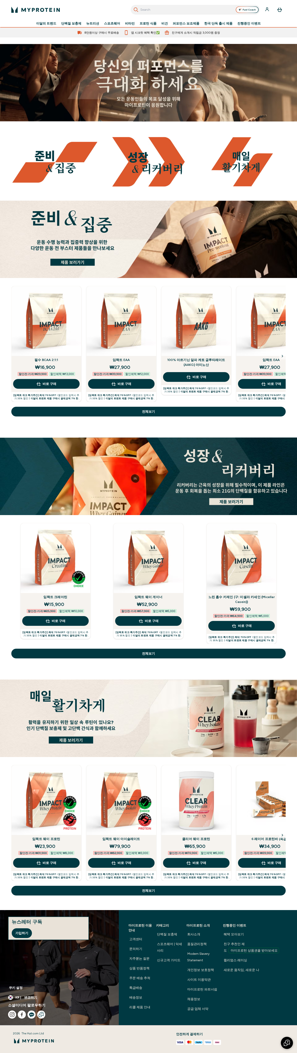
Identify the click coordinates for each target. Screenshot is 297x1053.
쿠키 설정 (16, 987)
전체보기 (148, 411)
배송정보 (135, 997)
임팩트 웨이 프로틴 (46, 839)
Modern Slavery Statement (198, 957)
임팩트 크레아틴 (55, 597)
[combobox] (195, 10)
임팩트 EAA (121, 360)
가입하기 (21, 933)
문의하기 (135, 949)
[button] (287, 1043)
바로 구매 (49, 383)
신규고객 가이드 (168, 960)
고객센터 (135, 939)
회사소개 (193, 934)
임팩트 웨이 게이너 (148, 597)
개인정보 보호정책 (200, 970)
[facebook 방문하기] (22, 1014)
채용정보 (193, 999)
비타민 (130, 23)
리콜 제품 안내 (139, 1007)
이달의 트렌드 (46, 23)
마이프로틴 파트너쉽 (202, 989)
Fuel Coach (249, 9)
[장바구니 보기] (280, 9)
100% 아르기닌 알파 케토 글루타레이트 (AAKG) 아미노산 (196, 362)
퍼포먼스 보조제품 (186, 23)
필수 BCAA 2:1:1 (46, 360)
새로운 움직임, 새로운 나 (241, 970)
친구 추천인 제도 (251, 947)
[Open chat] (41, 1014)
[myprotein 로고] (35, 9)
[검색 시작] (136, 10)
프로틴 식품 (148, 23)
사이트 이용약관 (199, 979)
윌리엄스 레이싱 (235, 960)
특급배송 (135, 987)
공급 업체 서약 (197, 1008)
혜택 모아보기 (234, 934)
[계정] (267, 10)
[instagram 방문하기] (12, 1014)
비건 (164, 23)
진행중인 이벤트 (249, 23)
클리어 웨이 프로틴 (196, 839)
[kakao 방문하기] (31, 1014)
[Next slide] (282, 356)
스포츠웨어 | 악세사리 (169, 947)
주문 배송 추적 (139, 978)
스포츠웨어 (112, 23)
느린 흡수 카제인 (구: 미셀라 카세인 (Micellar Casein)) (242, 599)
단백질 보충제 (71, 23)
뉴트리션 (92, 23)
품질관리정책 (197, 944)
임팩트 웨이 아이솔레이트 (121, 839)
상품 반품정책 (139, 968)
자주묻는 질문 (139, 958)
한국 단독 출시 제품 (218, 23)
